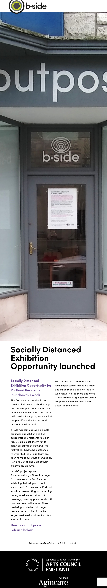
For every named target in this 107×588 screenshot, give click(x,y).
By (62, 543)
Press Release (49, 543)
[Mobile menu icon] (101, 6)
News (41, 543)
